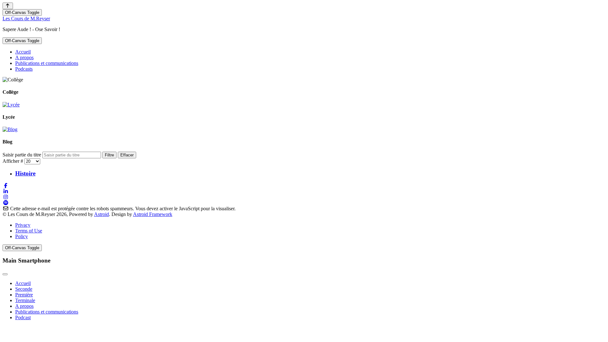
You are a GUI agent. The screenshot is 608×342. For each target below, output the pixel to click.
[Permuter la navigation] (5, 274)
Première (24, 294)
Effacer (127, 155)
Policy (21, 236)
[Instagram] (6, 197)
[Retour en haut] (8, 6)
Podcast (23, 317)
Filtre (109, 155)
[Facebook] (6, 185)
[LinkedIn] (6, 191)
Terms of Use (28, 230)
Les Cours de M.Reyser (26, 18)
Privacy (22, 225)
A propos (24, 306)
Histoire (25, 173)
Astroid (101, 214)
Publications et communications (46, 311)
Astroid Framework (152, 214)
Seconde (23, 289)
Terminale (25, 300)
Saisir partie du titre (22, 154)
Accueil (23, 283)
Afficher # (13, 161)
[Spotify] (6, 203)
